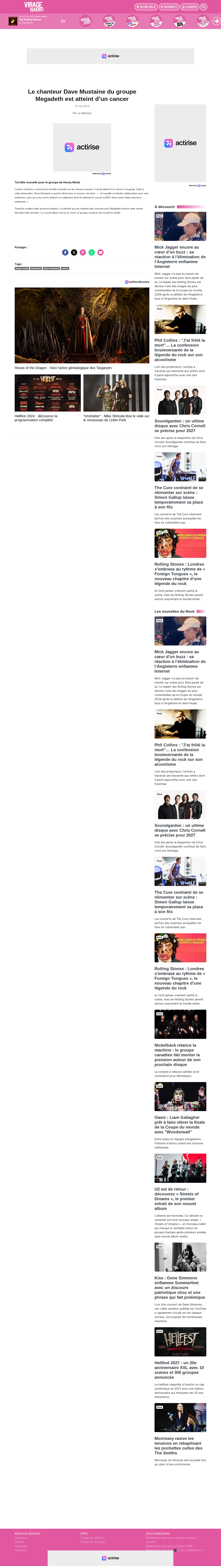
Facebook (21, 1537)
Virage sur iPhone (91, 1537)
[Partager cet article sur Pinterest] (82, 254)
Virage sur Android (92, 1542)
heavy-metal (22, 268)
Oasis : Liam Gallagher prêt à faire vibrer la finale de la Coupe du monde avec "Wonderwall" (180, 1124)
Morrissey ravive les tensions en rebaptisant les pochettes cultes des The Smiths (178, 1445)
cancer (65, 268)
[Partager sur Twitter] (73, 254)
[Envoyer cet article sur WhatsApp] (91, 254)
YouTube (20, 1550)
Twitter (19, 1542)
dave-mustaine (51, 268)
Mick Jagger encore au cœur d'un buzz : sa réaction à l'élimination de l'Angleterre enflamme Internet (180, 257)
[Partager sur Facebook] (64, 254)
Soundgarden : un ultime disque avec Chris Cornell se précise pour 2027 (180, 426)
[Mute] (63, 21)
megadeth (36, 268)
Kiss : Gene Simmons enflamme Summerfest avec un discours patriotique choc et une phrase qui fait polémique (180, 1288)
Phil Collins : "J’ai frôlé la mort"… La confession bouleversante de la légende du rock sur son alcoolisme (180, 350)
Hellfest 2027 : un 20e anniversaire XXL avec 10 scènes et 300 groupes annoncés (179, 1370)
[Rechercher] (203, 6)
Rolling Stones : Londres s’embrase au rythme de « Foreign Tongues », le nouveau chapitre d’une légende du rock (180, 574)
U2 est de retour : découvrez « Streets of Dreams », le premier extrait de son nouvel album (177, 1199)
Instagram (21, 1546)
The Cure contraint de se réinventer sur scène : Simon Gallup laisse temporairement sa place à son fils (179, 497)
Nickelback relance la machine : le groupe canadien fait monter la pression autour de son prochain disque (178, 1055)
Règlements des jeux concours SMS (169, 1546)
